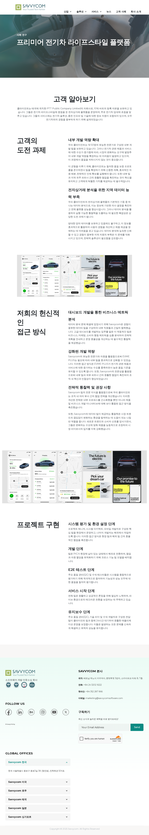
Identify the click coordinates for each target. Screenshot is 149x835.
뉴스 (109, 11)
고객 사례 (121, 11)
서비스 (95, 11)
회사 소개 (136, 11)
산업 (66, 11)
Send (137, 727)
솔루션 (80, 11)
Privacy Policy (10, 724)
